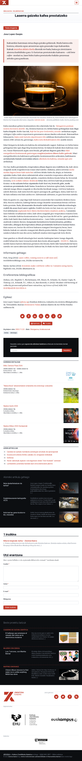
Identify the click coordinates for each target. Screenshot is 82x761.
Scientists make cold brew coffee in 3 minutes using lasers (47, 266)
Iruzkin (6, 564)
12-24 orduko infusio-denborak (24, 181)
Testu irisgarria (11, 28)
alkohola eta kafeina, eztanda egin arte (55, 159)
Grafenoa (10, 458)
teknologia (14, 333)
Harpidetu (67, 350)
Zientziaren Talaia (32, 305)
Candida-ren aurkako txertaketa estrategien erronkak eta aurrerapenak (32, 452)
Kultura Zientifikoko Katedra (22, 754)
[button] (22, 316)
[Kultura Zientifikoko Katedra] (26, 720)
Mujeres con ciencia (11, 648)
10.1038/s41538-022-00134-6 (14, 288)
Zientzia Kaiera (12, 756)
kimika (6, 333)
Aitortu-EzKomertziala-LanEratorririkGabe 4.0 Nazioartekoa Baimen (41, 756)
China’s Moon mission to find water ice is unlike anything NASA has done (16, 672)
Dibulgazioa (7, 11)
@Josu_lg (24, 302)
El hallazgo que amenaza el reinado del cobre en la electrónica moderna (16, 635)
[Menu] (77, 2)
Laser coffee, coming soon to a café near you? (38, 258)
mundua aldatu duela (24, 49)
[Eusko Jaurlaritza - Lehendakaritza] (41, 741)
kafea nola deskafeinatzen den (47, 140)
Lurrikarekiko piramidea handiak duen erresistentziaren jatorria (30, 464)
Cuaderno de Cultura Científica (15, 630)
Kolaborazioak (18, 11)
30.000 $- (65, 241)
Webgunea (7, 599)
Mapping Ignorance (11, 667)
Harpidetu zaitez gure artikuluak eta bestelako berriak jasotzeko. (39, 345)
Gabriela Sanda (39, 120)
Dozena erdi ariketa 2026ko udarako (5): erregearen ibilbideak (29, 455)
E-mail (6, 591)
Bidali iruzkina (10, 607)
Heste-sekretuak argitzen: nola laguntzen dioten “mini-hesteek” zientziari (34, 461)
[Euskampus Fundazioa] (64, 720)
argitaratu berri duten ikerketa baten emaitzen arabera (41, 211)
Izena (5, 584)
